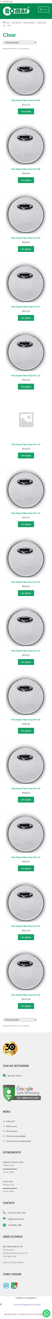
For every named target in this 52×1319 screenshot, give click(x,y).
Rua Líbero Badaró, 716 (13, 1246)
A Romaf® (10, 1121)
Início (8, 22)
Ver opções (26, 111)
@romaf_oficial (14, 1075)
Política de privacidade (15, 1136)
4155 (24, 1212)
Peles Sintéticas (29, 22)
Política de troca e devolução (18, 1141)
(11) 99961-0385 (15, 1225)
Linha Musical (16, 22)
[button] (46, 1313)
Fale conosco (11, 1131)
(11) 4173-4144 (14, 1212)
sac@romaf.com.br (16, 1219)
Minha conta (11, 1126)
